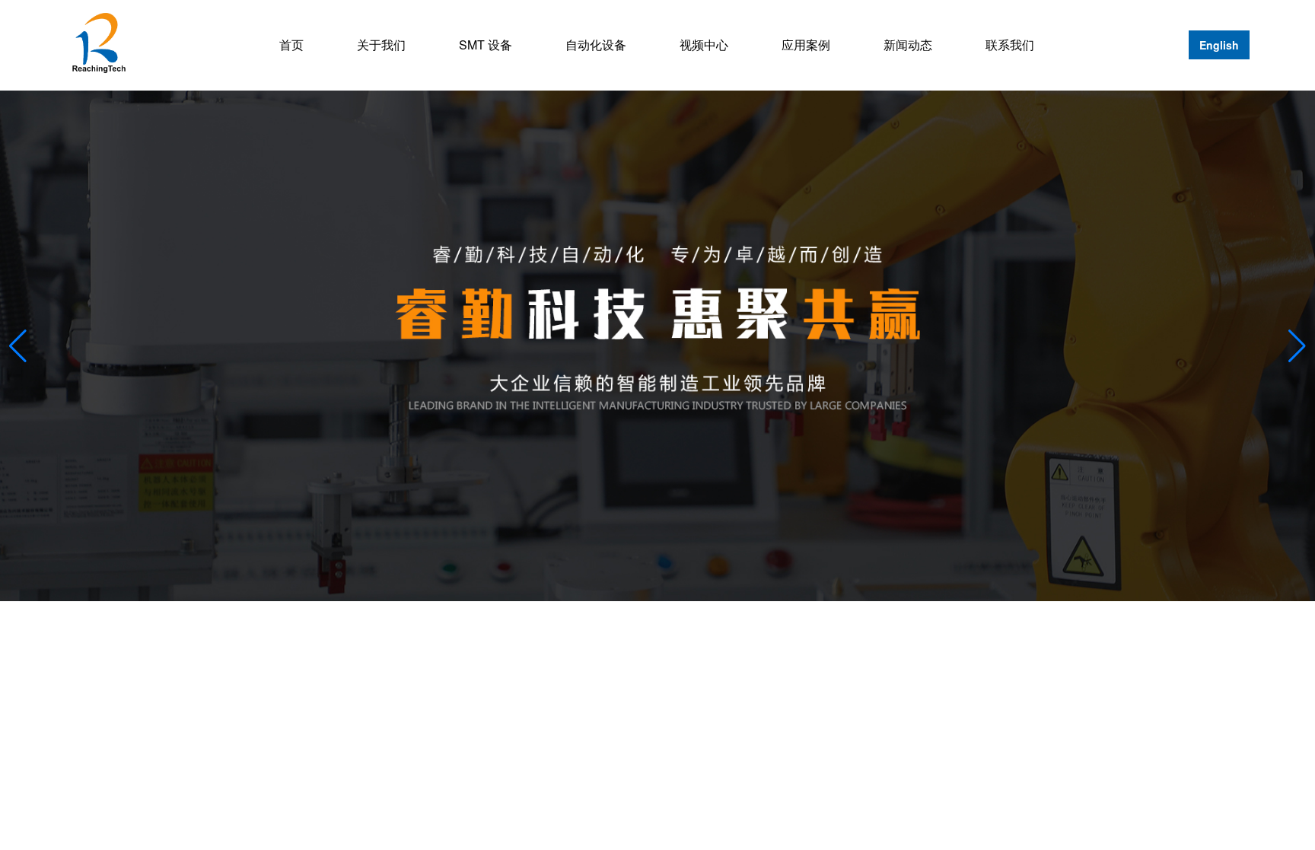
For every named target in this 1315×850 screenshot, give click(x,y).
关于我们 (381, 44)
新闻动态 (908, 44)
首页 (291, 44)
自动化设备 (595, 44)
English (1219, 45)
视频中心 (704, 44)
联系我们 (1009, 44)
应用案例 (806, 44)
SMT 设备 (485, 44)
